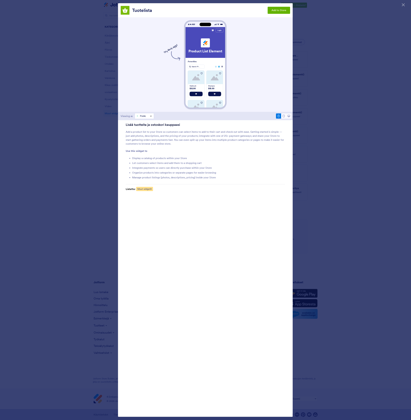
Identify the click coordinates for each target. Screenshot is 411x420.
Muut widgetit (144, 189)
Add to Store (278, 10)
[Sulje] (403, 4)
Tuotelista (142, 10)
